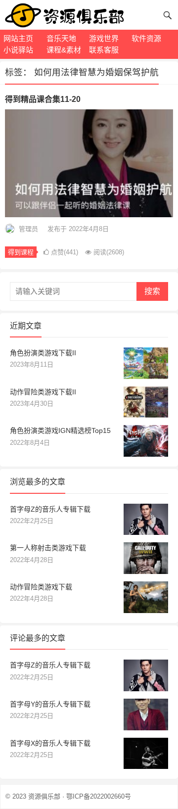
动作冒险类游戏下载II (43, 392)
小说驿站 (18, 50)
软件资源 (146, 38)
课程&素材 (63, 50)
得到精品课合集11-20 (43, 99)
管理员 (28, 229)
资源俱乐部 (44, 796)
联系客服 (104, 50)
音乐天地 (61, 38)
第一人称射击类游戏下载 (48, 548)
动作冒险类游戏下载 (41, 587)
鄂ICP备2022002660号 (98, 796)
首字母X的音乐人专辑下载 (50, 743)
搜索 (152, 291)
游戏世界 (104, 38)
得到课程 (21, 252)
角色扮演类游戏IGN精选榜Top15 (60, 430)
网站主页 (18, 38)
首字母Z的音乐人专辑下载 (50, 509)
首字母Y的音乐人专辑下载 (50, 704)
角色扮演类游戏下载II (43, 353)
